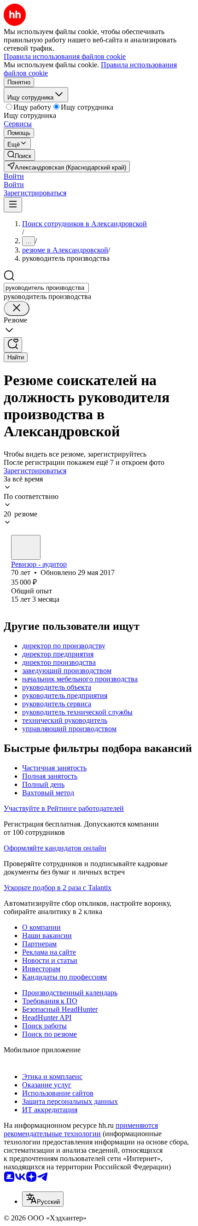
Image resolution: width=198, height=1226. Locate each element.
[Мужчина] (26, 547)
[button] (14, 176)
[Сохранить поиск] (13, 344)
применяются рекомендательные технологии (81, 1129)
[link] (19, 155)
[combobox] (46, 288)
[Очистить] (16, 308)
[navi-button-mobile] (13, 204)
